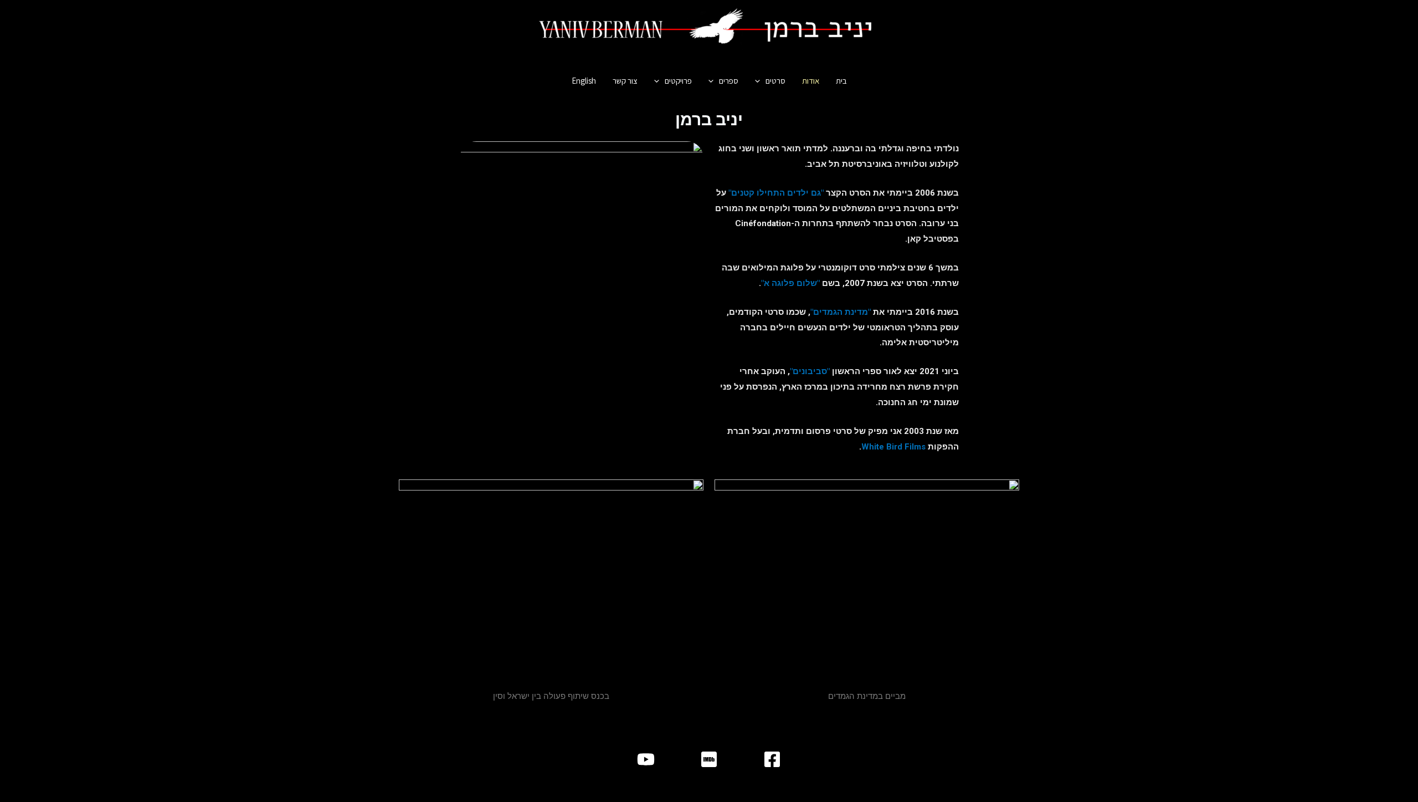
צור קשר (625, 80)
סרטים (775, 80)
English (584, 80)
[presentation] (760, 80)
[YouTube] (646, 759)
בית (841, 80)
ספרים (728, 80)
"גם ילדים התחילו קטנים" (776, 193)
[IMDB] (709, 759)
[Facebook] (772, 759)
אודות (810, 80)
